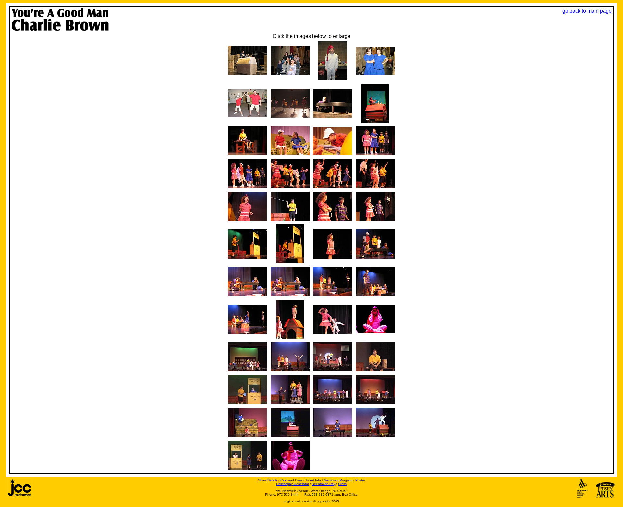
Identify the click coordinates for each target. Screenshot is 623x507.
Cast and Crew (291, 480)
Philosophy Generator (292, 484)
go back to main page (587, 11)
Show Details (267, 480)
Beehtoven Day (323, 484)
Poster (360, 480)
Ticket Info (313, 480)
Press (342, 484)
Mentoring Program (338, 480)
